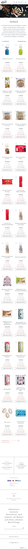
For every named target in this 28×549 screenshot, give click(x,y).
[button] (16, 2)
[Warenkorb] (21, 2)
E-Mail (14, 526)
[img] (4, 2)
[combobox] (23, 547)
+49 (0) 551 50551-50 (7, 467)
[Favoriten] (19, 2)
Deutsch (22, 547)
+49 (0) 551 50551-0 (7, 463)
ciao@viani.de (14, 542)
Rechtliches (13, 536)
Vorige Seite (5, 440)
